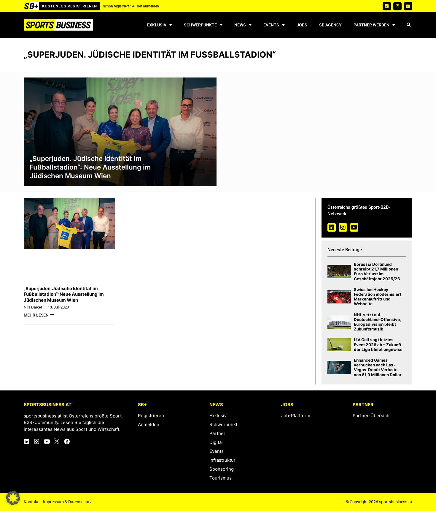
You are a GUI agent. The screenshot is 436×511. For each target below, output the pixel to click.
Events (271, 25)
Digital (216, 442)
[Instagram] (397, 6)
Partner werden (371, 25)
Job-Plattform (295, 415)
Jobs (302, 25)
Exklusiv (156, 25)
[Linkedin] (387, 6)
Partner (217, 433)
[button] (408, 25)
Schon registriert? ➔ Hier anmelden (131, 6)
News (240, 25)
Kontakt (31, 502)
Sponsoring (221, 469)
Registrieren (151, 415)
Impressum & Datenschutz (67, 502)
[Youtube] (408, 6)
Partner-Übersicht (372, 415)
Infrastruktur (222, 460)
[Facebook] (67, 441)
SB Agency (330, 25)
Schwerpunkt (223, 424)
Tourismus (220, 478)
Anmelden (148, 424)
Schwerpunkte (200, 25)
